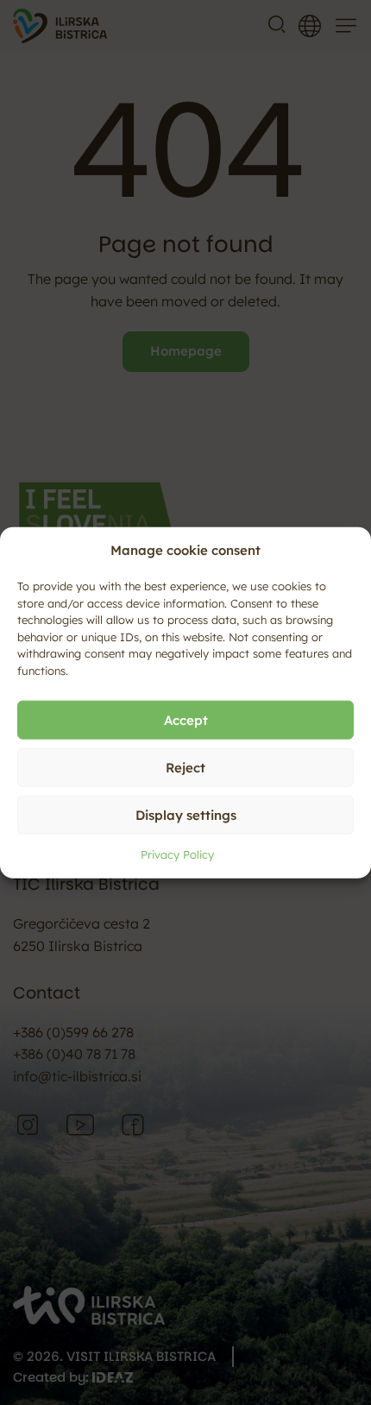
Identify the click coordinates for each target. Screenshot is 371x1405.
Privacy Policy (177, 854)
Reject (185, 767)
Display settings (185, 814)
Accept (186, 719)
